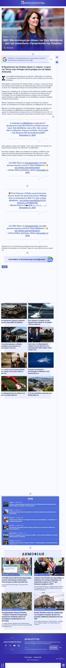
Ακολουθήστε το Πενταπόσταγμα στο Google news (26, 259)
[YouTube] (14, 645)
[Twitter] (10, 645)
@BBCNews (27, 123)
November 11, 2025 (27, 135)
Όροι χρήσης (28, 657)
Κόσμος (5, 37)
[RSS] (19, 645)
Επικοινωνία (37, 657)
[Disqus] (27, 425)
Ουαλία (5, 267)
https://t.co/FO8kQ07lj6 (27, 203)
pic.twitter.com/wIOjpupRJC (27, 167)
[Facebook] (6, 645)
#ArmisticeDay (31, 163)
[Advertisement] (27, 287)
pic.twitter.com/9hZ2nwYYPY (33, 200)
